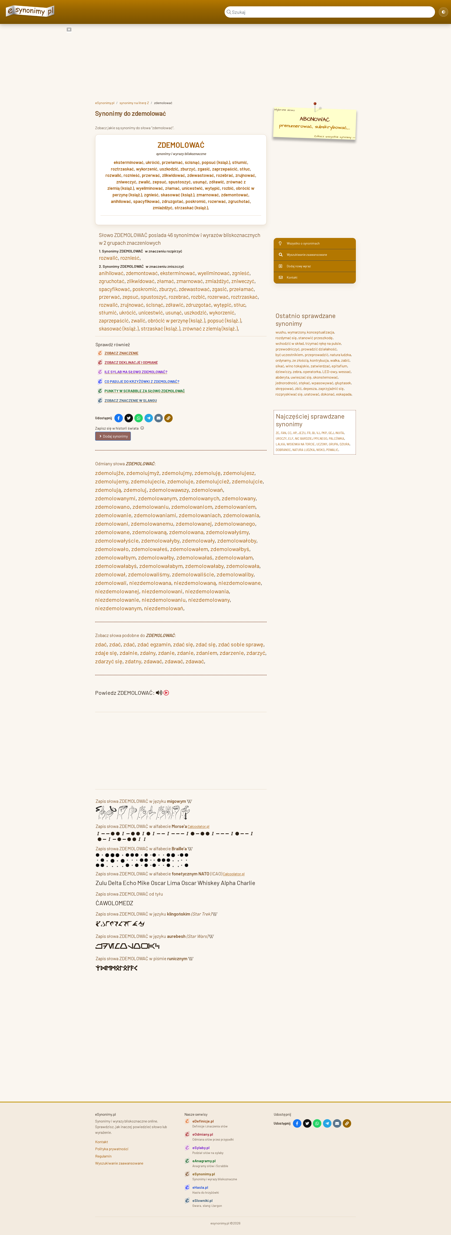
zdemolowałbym (115, 557)
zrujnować (245, 175)
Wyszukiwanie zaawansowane (307, 254)
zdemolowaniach (200, 515)
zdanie (166, 652)
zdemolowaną (149, 531)
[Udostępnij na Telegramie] (148, 418)
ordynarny (283, 360)
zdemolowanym (157, 498)
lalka (280, 444)
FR (309, 433)
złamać (172, 188)
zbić (298, 388)
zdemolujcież (212, 481)
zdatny (133, 661)
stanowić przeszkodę (315, 337)
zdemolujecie (148, 481)
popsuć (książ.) (216, 162)
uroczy (281, 438)
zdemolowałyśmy (227, 531)
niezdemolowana (150, 582)
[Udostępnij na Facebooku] (118, 418)
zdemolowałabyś (116, 565)
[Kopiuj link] (168, 418)
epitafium (339, 366)
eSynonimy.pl (104, 103)
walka (334, 360)
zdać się (183, 644)
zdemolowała (242, 565)
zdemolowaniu (150, 506)
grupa (333, 444)
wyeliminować (149, 188)
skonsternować (325, 377)
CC (290, 433)
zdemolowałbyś (229, 548)
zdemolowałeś (149, 548)
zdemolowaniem (235, 506)
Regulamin (103, 1156)
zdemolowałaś (194, 557)
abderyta (282, 377)
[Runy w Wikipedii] (191, 959)
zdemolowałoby (236, 540)
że (277, 433)
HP (295, 433)
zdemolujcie (247, 481)
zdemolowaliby (235, 574)
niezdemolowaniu (164, 599)
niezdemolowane (239, 582)
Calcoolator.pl (198, 826)
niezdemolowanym (118, 608)
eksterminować (129, 162)
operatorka (312, 371)
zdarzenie (232, 652)
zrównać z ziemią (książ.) (210, 328)
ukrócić (153, 162)
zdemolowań (207, 489)
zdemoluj (135, 489)
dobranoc (283, 450)
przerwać (151, 175)
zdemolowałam (234, 557)
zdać (101, 644)
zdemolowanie (113, 515)
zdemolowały (198, 540)
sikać (280, 366)
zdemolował (110, 574)
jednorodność (286, 383)
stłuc (245, 168)
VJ (318, 433)
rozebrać (224, 175)
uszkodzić (168, 168)
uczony (321, 444)
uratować (311, 394)
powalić (332, 450)
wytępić (212, 188)
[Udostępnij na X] (128, 418)
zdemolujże (109, 472)
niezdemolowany (209, 599)
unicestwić (192, 188)
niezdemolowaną (195, 582)
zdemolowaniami (155, 515)
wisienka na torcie (301, 444)
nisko (320, 450)
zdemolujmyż (142, 472)
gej (331, 433)
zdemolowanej (194, 523)
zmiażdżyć (162, 207)
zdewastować (200, 175)
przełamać (172, 162)
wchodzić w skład (290, 343)
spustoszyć (179, 181)
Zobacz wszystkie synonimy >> (334, 136)
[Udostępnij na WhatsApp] (138, 418)
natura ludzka (340, 354)
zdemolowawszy (169, 489)
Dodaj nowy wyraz (299, 266)
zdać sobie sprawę (240, 644)
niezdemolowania (207, 591)
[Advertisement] (225, 62)
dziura (345, 444)
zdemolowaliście (193, 574)
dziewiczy (283, 371)
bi (313, 433)
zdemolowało (112, 548)
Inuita (339, 433)
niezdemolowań (163, 608)
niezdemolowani (162, 591)
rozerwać (217, 201)
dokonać (327, 394)
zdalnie (128, 652)
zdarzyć (255, 652)
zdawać (153, 661)
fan (283, 433)
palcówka (336, 438)
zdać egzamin (154, 644)
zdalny (148, 652)
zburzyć (187, 168)
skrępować (284, 388)
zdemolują (108, 489)
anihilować (121, 201)
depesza (310, 388)
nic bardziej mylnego (311, 438)
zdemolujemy (111, 481)
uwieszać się (301, 377)
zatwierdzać (320, 366)
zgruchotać (239, 201)
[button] (162, 692)
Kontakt (292, 277)
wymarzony (296, 332)
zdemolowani (111, 523)
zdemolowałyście (117, 540)
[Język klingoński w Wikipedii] (215, 914)
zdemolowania (241, 515)
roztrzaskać (122, 168)
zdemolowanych (199, 498)
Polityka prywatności (111, 1148)
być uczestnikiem (289, 354)
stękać (304, 383)
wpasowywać (322, 383)
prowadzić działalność (319, 349)
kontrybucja (319, 360)
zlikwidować (173, 175)
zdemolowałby (156, 557)
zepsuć (159, 181)
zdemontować (234, 194)
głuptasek (343, 383)
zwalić (144, 181)
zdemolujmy (177, 472)
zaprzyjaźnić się (331, 388)
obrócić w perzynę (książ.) (176, 320)
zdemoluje (180, 481)
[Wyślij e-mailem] (158, 418)
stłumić (239, 162)
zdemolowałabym (161, 565)
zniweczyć (126, 181)
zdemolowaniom (191, 506)
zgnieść (151, 194)
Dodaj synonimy (115, 436)
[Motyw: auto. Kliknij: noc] (443, 12)
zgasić (204, 168)
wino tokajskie (297, 366)
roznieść (132, 175)
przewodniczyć (287, 349)
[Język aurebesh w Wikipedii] (211, 937)
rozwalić (113, 175)
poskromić (196, 201)
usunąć (200, 181)
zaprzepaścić (224, 168)
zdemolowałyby (160, 540)
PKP (324, 433)
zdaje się (106, 652)
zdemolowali (111, 582)
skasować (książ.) (177, 194)
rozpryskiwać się (289, 394)
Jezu (301, 433)
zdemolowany (239, 498)
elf (290, 438)
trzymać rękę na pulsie (323, 343)
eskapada (343, 394)
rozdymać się (286, 337)
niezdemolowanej (117, 591)
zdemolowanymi (115, 498)
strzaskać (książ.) (191, 207)
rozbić (228, 188)
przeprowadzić (316, 354)
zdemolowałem (189, 548)
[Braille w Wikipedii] (190, 849)
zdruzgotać (172, 201)
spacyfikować (146, 201)
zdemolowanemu (152, 523)
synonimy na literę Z (134, 103)
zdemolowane (112, 531)
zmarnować (207, 194)
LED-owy (329, 371)
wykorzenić (146, 168)
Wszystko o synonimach (303, 243)
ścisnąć (192, 162)
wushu (281, 332)
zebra (297, 371)
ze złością (300, 360)
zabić (345, 360)
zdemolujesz (238, 472)
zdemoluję (207, 472)
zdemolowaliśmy (148, 574)
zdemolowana (186, 531)
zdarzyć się (108, 661)
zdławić (216, 181)
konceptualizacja (320, 332)
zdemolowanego (234, 523)
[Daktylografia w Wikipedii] (189, 802)
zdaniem (206, 652)
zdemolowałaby (204, 565)
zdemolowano (112, 506)
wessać (344, 371)
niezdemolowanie (117, 599)
